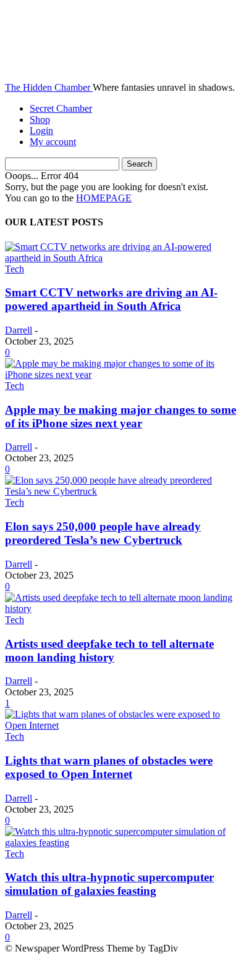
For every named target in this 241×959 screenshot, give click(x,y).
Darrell (18, 330)
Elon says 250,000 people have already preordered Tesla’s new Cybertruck (103, 533)
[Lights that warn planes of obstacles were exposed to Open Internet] (120, 725)
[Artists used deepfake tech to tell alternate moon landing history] (120, 608)
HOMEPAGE (104, 198)
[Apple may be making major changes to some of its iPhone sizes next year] (120, 374)
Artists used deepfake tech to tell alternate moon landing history (109, 650)
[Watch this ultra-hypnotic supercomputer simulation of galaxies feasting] (120, 842)
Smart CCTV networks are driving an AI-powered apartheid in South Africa (111, 299)
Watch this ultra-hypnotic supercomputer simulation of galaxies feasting (109, 884)
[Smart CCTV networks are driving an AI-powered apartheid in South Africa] (120, 258)
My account (53, 141)
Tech (14, 269)
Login (41, 130)
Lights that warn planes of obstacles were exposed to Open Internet (109, 767)
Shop (40, 119)
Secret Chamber (61, 108)
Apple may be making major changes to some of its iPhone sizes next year (120, 416)
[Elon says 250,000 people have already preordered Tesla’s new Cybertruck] (120, 491)
